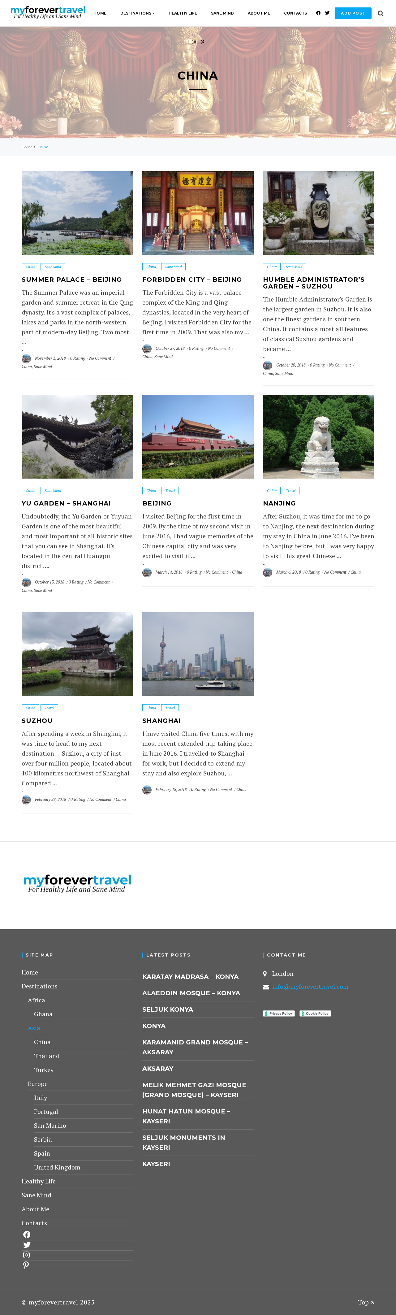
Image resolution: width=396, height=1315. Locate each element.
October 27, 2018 (171, 348)
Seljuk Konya (167, 1009)
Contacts (295, 13)
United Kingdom (57, 1167)
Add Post (353, 13)
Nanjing (279, 503)
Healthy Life (183, 13)
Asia (34, 1028)
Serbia (43, 1139)
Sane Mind (222, 13)
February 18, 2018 (172, 789)
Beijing (157, 503)
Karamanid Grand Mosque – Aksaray (195, 1047)
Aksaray (157, 1068)
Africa (36, 1000)
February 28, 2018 (51, 799)
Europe (38, 1083)
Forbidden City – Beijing (192, 279)
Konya (154, 1026)
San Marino (50, 1125)
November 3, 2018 (51, 358)
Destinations (135, 13)
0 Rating (77, 358)
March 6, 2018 (289, 572)
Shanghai (161, 720)
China (30, 266)
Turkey (44, 1069)
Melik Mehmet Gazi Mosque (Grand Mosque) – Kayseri (194, 1090)
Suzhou (37, 720)
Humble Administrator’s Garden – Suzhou (314, 283)
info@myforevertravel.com (310, 986)
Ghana (43, 1014)
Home (99, 13)
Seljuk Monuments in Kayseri (183, 1142)
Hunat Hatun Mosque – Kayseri (186, 1116)
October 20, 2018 (291, 365)
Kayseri (156, 1164)
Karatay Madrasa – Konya (190, 976)
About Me (259, 13)
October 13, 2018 (50, 582)
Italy (40, 1097)
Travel (170, 490)
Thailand (47, 1056)
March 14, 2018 (169, 572)
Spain (42, 1153)
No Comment (100, 358)
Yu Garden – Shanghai (66, 503)
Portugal (46, 1111)
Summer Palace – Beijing (72, 279)
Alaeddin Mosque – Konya (191, 993)
